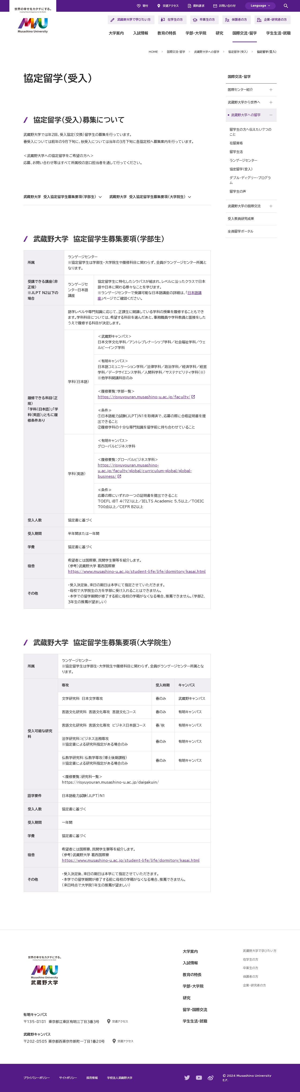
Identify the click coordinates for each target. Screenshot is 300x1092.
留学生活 (236, 151)
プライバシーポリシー (36, 1077)
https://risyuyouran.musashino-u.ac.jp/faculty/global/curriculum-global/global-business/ (145, 471)
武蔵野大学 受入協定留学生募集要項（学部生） (59, 197)
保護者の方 (239, 19)
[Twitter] (187, 1077)
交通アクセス (171, 5)
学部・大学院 (196, 33)
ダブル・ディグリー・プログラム (250, 180)
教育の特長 (167, 33)
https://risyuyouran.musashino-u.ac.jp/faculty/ (144, 397)
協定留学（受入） (238, 51)
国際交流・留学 (244, 33)
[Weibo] (211, 1077)
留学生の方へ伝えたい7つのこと (250, 132)
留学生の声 (238, 191)
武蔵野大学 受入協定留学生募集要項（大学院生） (147, 197)
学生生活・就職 (278, 33)
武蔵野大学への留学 (206, 51)
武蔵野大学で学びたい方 (134, 19)
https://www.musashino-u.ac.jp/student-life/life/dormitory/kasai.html (137, 571)
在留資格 (236, 143)
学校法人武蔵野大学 (119, 1077)
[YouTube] (199, 1077)
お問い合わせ (227, 5)
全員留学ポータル (240, 231)
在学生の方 (175, 19)
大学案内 (116, 33)
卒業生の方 (207, 19)
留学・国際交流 (195, 1010)
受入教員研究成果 (241, 218)
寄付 (145, 5)
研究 (219, 33)
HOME (153, 51)
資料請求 (198, 5)
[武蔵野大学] (32, 21)
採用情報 (92, 1077)
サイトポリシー (68, 1077)
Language (258, 5)
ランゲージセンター (243, 160)
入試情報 (140, 33)
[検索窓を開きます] (286, 6)
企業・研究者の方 (275, 19)
